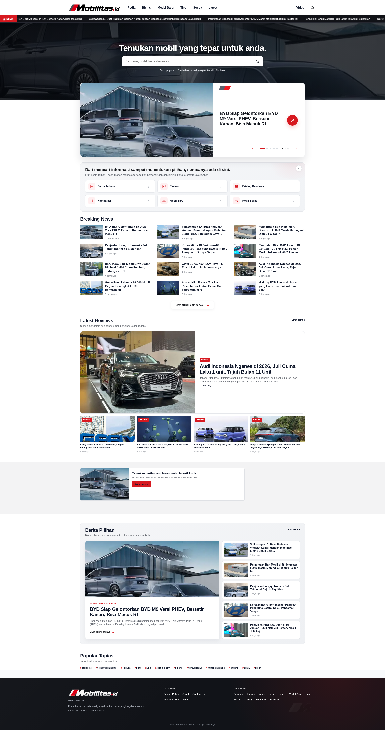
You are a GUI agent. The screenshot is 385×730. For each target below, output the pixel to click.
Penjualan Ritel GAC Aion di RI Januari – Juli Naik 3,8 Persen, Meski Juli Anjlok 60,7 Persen (279, 249)
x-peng (179, 668)
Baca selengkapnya (102, 632)
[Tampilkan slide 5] (277, 148)
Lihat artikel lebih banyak (192, 305)
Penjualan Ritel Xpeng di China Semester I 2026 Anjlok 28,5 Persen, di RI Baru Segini (275, 446)
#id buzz (220, 70)
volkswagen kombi (107, 668)
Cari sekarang (141, 484)
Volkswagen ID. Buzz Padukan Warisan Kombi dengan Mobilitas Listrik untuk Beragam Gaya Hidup (119, 19)
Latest (213, 7)
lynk (148, 668)
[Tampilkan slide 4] (274, 148)
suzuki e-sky (163, 668)
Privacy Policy (171, 694)
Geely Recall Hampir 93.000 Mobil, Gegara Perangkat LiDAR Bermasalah (128, 286)
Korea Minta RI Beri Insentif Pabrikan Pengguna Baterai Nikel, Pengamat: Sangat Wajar (204, 249)
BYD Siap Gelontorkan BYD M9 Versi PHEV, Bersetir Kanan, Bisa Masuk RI (249, 118)
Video (300, 7)
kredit (258, 668)
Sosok (197, 7)
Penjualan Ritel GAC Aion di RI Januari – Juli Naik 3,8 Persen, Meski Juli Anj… (273, 628)
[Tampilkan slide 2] (267, 148)
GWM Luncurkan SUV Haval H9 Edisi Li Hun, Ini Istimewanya (202, 265)
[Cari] (312, 7)
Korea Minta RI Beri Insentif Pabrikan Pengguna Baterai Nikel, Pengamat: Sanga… (273, 608)
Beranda (238, 694)
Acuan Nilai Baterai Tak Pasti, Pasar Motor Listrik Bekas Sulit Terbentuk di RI (202, 286)
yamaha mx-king (216, 668)
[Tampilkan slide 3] (270, 148)
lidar (138, 668)
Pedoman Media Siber (176, 699)
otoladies (87, 668)
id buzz (127, 668)
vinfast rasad (195, 668)
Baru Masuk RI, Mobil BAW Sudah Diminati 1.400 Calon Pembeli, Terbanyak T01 (127, 267)
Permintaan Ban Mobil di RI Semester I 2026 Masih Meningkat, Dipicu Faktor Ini (227, 19)
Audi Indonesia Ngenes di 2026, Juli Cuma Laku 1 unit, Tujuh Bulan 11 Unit (280, 267)
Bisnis (146, 7)
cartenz (234, 668)
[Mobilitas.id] (94, 7)
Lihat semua (298, 320)
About (185, 694)
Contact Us (198, 694)
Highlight (274, 699)
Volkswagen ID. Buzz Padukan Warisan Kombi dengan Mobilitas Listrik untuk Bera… (271, 547)
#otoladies (183, 70)
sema (247, 668)
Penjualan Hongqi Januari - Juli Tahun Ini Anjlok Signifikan (312, 19)
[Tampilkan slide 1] (262, 148)
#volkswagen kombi (202, 70)
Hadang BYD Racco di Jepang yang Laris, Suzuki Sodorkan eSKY (279, 286)
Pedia (131, 7)
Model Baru (166, 7)
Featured (261, 699)
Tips (183, 7)
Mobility (248, 699)
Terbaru (251, 694)
